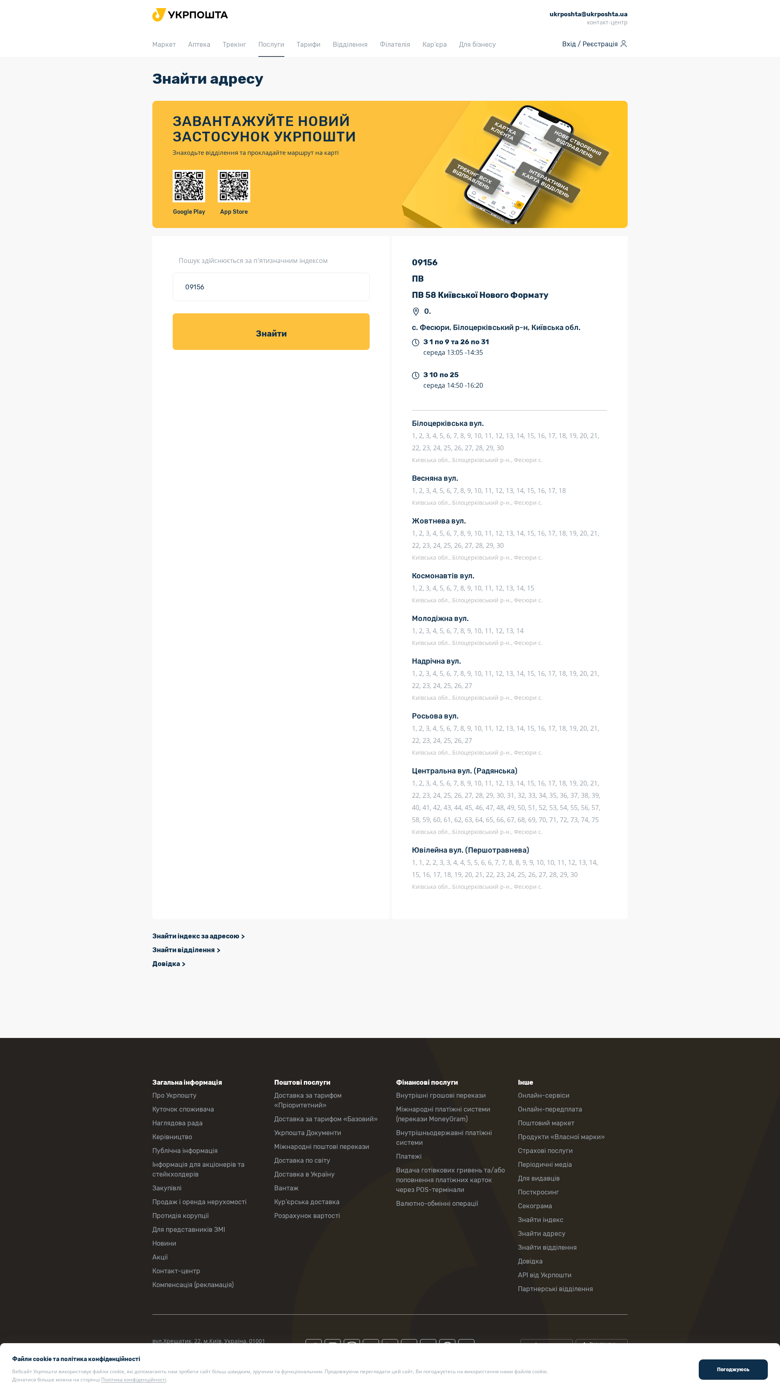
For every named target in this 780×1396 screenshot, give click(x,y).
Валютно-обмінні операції (437, 1203)
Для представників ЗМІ (188, 1229)
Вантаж (286, 1188)
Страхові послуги (545, 1151)
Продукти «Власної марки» (561, 1137)
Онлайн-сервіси (544, 1095)
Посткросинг (538, 1192)
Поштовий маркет (546, 1123)
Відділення (350, 44)
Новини (164, 1243)
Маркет (164, 44)
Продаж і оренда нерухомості (199, 1202)
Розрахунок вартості (307, 1216)
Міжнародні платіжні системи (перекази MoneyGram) (443, 1114)
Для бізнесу (477, 44)
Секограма (535, 1206)
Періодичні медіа (545, 1164)
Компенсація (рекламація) (193, 1285)
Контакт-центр (176, 1271)
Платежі (409, 1156)
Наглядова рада (177, 1123)
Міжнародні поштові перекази (321, 1147)
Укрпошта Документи (307, 1133)
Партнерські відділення (555, 1289)
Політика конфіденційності (133, 1379)
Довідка (166, 964)
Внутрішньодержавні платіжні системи (444, 1137)
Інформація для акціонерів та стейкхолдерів (198, 1169)
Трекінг (234, 44)
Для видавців (539, 1178)
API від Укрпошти (545, 1275)
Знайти (271, 334)
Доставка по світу (302, 1160)
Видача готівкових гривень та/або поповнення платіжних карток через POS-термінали (450, 1180)
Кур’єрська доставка (307, 1202)
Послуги (271, 44)
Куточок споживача (183, 1109)
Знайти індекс (540, 1220)
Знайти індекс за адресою (195, 936)
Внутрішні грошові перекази (441, 1095)
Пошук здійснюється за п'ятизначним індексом (253, 260)
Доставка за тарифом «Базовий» (326, 1119)
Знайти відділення (183, 950)
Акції (160, 1257)
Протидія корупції (180, 1216)
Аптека (199, 44)
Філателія (395, 44)
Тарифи (309, 44)
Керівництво (172, 1137)
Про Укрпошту (174, 1095)
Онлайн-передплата (550, 1109)
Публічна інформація (185, 1151)
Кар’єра (434, 44)
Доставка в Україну (304, 1174)
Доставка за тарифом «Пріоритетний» (308, 1100)
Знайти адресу (542, 1234)
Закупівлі (167, 1188)
